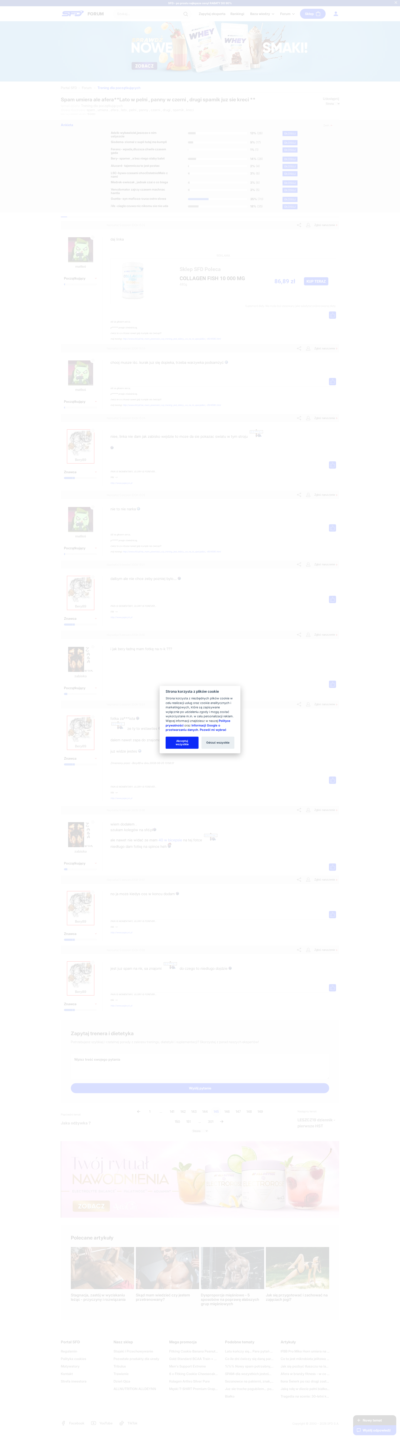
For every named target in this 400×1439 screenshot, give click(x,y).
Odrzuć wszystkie (218, 742)
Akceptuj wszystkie (182, 742)
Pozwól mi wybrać (213, 729)
